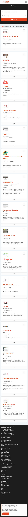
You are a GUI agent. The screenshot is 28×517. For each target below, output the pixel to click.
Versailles (3, 495)
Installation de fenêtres (6, 442)
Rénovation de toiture (5, 457)
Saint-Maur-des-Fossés (6, 492)
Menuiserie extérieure (5, 449)
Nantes (2, 489)
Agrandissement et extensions (7, 430)
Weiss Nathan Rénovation (10, 36)
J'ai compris (5, 513)
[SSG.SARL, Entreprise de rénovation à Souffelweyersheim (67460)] (5, 56)
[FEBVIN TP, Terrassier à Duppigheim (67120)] (5, 130)
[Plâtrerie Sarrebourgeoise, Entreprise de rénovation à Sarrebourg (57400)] (5, 374)
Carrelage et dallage (5, 437)
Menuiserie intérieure (5, 452)
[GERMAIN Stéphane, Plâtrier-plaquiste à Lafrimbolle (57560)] (5, 400)
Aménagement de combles (7, 432)
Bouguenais (3, 481)
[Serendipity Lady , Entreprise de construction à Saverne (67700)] (5, 280)
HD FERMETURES (8, 353)
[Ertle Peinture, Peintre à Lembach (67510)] (5, 326)
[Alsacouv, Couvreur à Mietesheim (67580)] (5, 302)
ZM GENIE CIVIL (8, 182)
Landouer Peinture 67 (9, 110)
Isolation (3, 445)
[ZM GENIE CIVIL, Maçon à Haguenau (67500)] (5, 178)
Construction (4, 469)
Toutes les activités (6, 429)
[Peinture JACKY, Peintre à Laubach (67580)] (5, 255)
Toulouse (3, 493)
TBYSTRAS (6, 87)
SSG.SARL (6, 60)
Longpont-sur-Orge (5, 485)
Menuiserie (3, 471)
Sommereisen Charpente (10, 210)
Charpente (3, 438)
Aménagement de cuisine (6, 433)
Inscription (13, 5)
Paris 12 (3, 491)
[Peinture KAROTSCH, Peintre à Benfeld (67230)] (5, 231)
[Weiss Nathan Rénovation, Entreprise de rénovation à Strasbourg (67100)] (5, 32)
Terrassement (4, 474)
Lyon (2, 488)
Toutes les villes (5, 478)
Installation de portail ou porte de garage (9, 444)
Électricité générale (5, 462)
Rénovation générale (5, 459)
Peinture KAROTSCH (9, 235)
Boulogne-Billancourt (5, 482)
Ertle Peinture (7, 330)
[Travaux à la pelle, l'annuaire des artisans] (5, 2)
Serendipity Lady (8, 284)
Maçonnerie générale (5, 448)
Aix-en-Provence (4, 480)
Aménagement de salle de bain (7, 434)
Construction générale (6, 440)
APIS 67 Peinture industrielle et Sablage (12, 157)
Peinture (3, 453)
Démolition (3, 470)
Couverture (3, 441)
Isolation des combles (5, 447)
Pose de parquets (5, 456)
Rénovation (3, 473)
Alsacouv (5, 307)
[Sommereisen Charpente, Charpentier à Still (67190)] (5, 206)
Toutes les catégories (6, 466)
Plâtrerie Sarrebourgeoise (10, 378)
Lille (2, 484)
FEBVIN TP (6, 134)
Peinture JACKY (8, 259)
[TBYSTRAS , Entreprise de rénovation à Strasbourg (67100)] (5, 82)
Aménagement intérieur (6, 436)
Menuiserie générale (5, 451)
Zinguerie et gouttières (6, 460)
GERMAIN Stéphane (9, 405)
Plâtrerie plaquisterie (5, 455)
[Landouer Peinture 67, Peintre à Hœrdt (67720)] (5, 106)
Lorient (2, 486)
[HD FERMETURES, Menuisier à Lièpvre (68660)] (5, 349)
